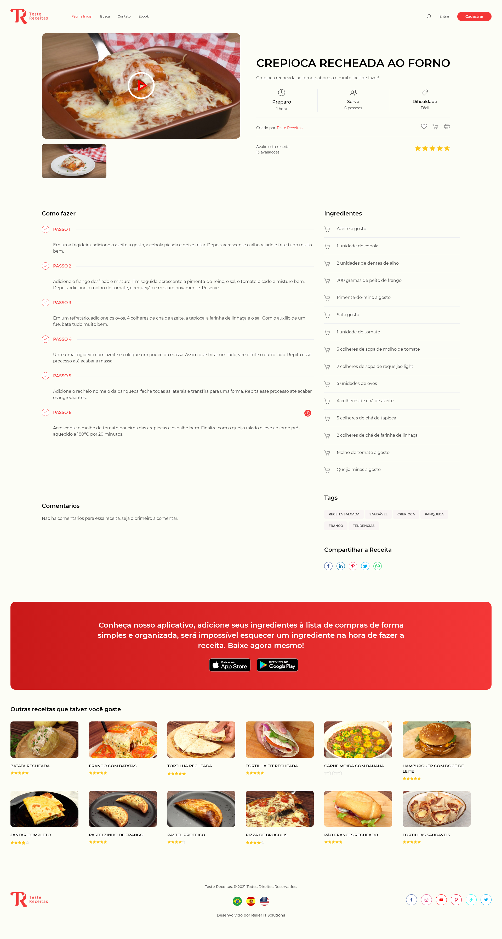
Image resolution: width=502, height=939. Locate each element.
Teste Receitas (290, 128)
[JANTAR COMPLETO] (39, 818)
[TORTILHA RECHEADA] (196, 750)
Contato (124, 16)
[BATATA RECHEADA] (39, 750)
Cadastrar (474, 16)
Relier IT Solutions (267, 915)
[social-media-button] (411, 899)
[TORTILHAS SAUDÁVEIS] (431, 818)
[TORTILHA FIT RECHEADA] (274, 750)
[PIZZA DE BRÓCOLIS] (274, 818)
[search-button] (429, 16)
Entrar (444, 16)
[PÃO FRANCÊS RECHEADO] (353, 818)
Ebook (144, 16)
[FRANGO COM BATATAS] (117, 750)
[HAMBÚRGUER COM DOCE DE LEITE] (431, 750)
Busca (105, 16)
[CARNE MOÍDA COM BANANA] (353, 750)
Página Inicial (81, 16)
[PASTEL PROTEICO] (196, 818)
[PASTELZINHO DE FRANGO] (117, 818)
